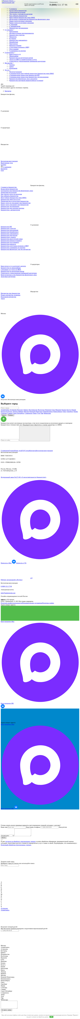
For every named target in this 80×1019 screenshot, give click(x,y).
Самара (9, 413)
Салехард (4, 413)
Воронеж (48, 410)
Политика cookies (48, 603)
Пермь (75, 411)
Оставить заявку (6, 1010)
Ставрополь (28, 413)
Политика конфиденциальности (11, 603)
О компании (5, 450)
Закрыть (4, 415)
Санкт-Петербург (18, 413)
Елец (53, 410)
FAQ (23, 450)
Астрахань (13, 410)
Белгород (20, 410)
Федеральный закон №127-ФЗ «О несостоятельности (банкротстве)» (23, 477)
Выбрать (10, 415)
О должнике (9, 30)
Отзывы (11, 450)
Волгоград (41, 410)
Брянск (26, 410)
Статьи (27, 450)
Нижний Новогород (36, 411)
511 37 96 (58, 4)
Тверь (35, 413)
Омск (64, 411)
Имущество (9, 63)
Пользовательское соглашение (32, 603)
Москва (26, 411)
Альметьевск (5, 410)
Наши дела (18, 450)
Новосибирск (57, 411)
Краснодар (4, 411)
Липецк (15, 411)
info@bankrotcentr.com (8, 593)
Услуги (7, 70)
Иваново (58, 410)
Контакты (8, 91)
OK (51, 1017)
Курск (10, 411)
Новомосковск (48, 411)
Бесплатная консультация (44, 450)
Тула (38, 413)
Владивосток (33, 410)
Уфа (41, 413)
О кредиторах (9, 52)
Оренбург (70, 411)
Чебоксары (47, 413)
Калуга (69, 410)
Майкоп (21, 411)
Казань (64, 410)
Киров (74, 410)
